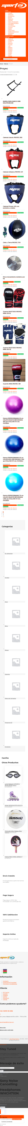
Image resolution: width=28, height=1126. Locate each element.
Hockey (10, 20)
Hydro (10, 41)
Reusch (10, 43)
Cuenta (5, 994)
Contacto (6, 981)
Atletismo (11, 33)
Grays (9, 54)
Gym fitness (11, 26)
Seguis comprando (17, 1119)
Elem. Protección (13, 22)
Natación (10, 14)
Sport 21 (10, 39)
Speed (10, 51)
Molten (10, 49)
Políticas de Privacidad (9, 982)
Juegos (10, 27)
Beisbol (10, 34)
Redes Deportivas (13, 31)
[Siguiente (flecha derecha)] (2, 1125)
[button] (10, 110)
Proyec (10, 44)
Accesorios (11, 16)
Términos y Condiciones (10, 984)
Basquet (10, 19)
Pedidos (5, 995)
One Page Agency (14, 1039)
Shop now (2, 1107)
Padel (10, 29)
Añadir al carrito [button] (13, 107)
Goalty (10, 53)
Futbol (10, 13)
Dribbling (11, 40)
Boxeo (10, 17)
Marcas (7, 37)
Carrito (5, 996)
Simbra (10, 50)
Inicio (6, 10)
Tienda (5, 999)
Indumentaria (9, 36)
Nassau (10, 47)
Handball (11, 24)
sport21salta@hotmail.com (7, 1022)
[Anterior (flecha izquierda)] (0, 1125)
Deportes (8, 12)
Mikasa (10, 56)
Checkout (6, 998)
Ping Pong (11, 30)
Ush (9, 46)
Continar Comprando (6, 1121)
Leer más (11, 282)
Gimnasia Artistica (13, 23)
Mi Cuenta (6, 992)
